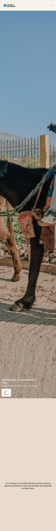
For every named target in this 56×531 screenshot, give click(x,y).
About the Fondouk (6, 392)
